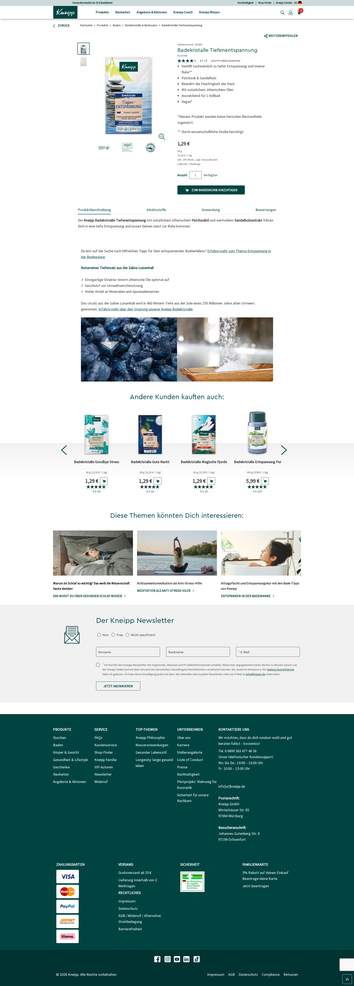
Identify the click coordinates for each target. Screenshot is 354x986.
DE (296, 3)
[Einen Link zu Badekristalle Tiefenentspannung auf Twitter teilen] (278, 28)
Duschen (59, 737)
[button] (291, 12)
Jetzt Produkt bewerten (225, 60)
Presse (182, 767)
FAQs (98, 737)
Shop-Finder (264, 3)
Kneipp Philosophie (150, 737)
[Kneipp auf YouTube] (177, 958)
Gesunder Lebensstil (151, 752)
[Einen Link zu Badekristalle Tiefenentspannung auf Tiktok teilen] (284, 28)
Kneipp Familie (284, 3)
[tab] (94, 210)
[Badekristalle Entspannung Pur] (257, 432)
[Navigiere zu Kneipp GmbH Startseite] (65, 12)
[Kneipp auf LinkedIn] (186, 958)
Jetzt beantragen (255, 886)
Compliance (271, 974)
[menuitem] (102, 12)
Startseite (86, 25)
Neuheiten (61, 774)
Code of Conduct (190, 759)
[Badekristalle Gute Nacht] (150, 432)
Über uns (184, 737)
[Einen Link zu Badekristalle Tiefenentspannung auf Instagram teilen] (292, 28)
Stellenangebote (189, 752)
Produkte (102, 25)
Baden (117, 25)
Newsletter (103, 774)
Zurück (63, 25)
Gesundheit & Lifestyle (70, 759)
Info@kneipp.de (255, 674)
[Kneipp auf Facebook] (157, 958)
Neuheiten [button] (122, 12)
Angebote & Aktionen (69, 781)
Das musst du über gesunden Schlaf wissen (87, 596)
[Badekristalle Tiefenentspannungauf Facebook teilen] (270, 28)
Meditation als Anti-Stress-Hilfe (164, 590)
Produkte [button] (102, 12)
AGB (231, 974)
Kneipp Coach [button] (183, 12)
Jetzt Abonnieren (118, 686)
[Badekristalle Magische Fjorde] (203, 432)
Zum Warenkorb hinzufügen (214, 190)
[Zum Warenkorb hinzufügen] (104, 481)
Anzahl (182, 175)
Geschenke (61, 767)
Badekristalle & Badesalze (141, 25)
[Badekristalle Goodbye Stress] (96, 432)
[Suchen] (281, 12)
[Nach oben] (347, 979)
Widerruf (101, 781)
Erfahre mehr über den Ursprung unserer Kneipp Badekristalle (146, 309)
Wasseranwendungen (152, 745)
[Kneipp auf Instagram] (168, 958)
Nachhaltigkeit (246, 3)
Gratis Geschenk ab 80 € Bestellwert (92, 3)
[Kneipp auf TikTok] (197, 958)
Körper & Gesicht (66, 752)
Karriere (183, 745)
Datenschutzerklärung (280, 669)
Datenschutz (128, 908)
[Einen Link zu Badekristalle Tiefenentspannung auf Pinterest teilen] (301, 28)
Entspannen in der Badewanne (246, 596)
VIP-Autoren (103, 767)
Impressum (127, 901)
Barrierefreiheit (130, 929)
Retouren (291, 974)
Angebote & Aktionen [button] (152, 12)
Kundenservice (105, 745)
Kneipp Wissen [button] (209, 12)
